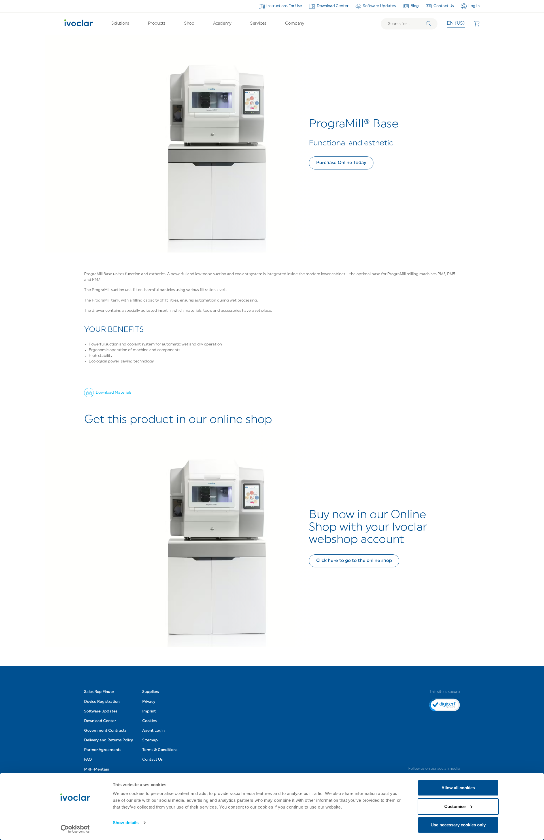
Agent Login (153, 731)
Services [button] (258, 24)
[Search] (429, 24)
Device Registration (102, 702)
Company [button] (294, 24)
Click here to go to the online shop (354, 561)
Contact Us (444, 6)
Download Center (332, 6)
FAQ (88, 760)
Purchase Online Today (341, 163)
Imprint (149, 711)
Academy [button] (222, 24)
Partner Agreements (102, 750)
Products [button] (156, 24)
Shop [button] (189, 24)
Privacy (148, 702)
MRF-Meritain (96, 769)
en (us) (456, 23)
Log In (474, 6)
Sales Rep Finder (99, 692)
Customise (455, 806)
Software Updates (379, 6)
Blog (415, 6)
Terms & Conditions (159, 750)
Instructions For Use (284, 6)
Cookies (149, 721)
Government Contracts (105, 731)
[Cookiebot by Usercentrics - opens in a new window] (75, 829)
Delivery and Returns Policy (108, 740)
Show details (126, 822)
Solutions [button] (120, 24)
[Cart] (477, 24)
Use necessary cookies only (458, 824)
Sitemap (150, 740)
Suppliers (150, 692)
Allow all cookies (458, 787)
